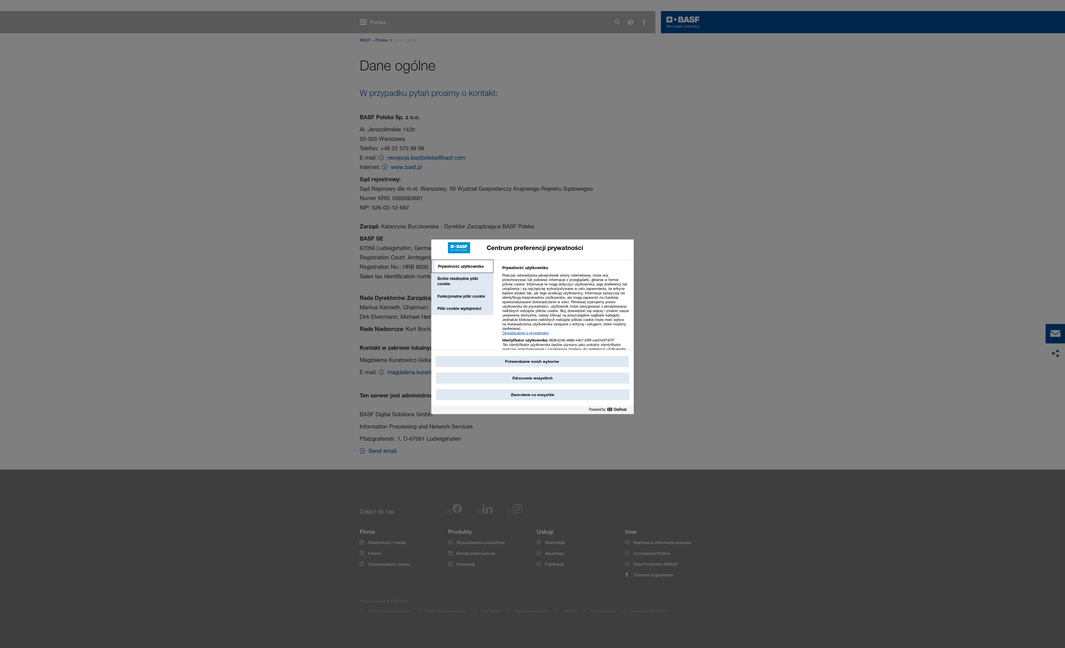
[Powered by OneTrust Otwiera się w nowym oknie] (610, 410)
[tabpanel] (565, 315)
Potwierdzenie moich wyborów (532, 361)
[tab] (462, 266)
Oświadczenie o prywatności (525, 333)
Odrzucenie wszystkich (532, 378)
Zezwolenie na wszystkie (532, 394)
